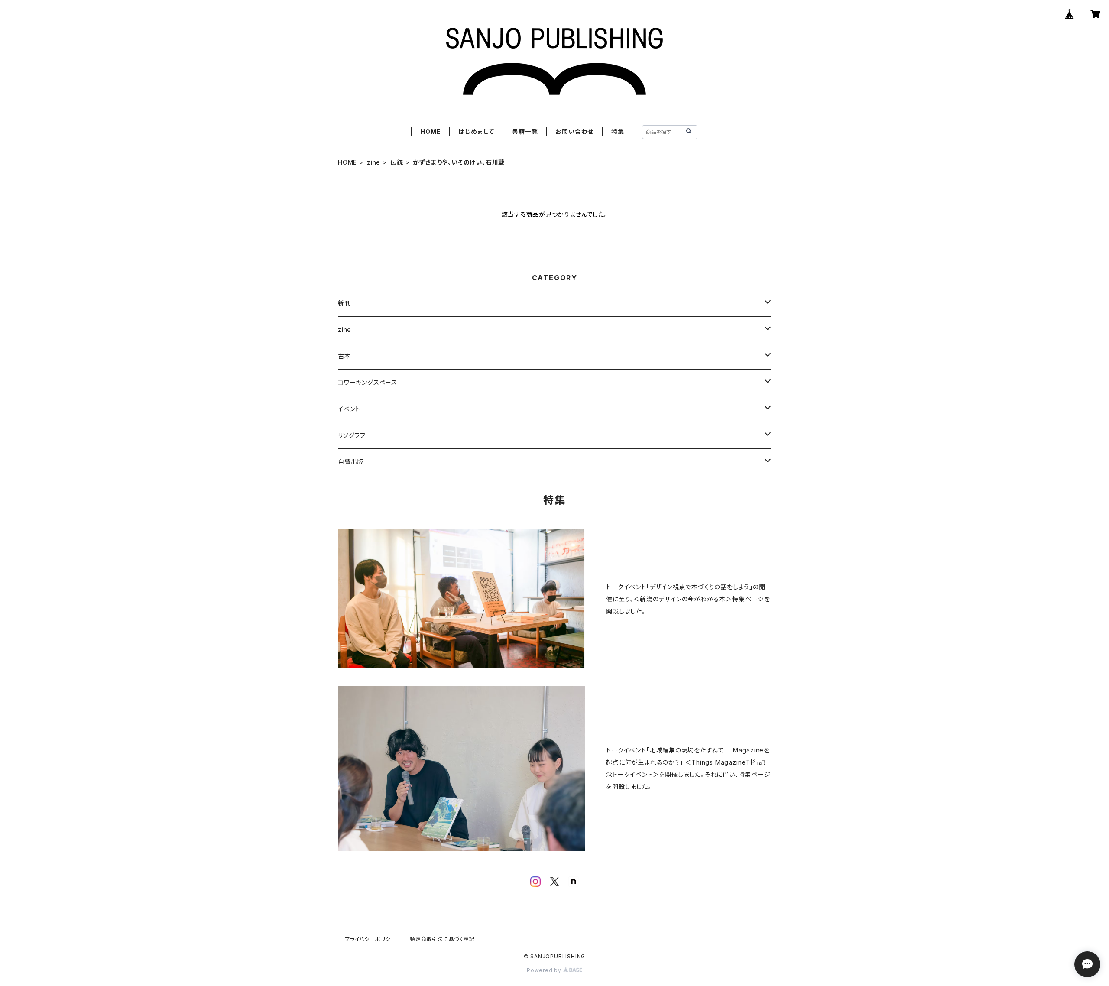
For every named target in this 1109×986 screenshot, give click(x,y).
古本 (344, 356)
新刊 (344, 303)
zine (373, 162)
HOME (430, 131)
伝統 (396, 162)
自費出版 (350, 461)
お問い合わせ (574, 131)
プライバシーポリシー (370, 939)
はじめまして (476, 131)
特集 (617, 131)
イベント (349, 408)
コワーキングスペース (367, 382)
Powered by (545, 970)
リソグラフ (352, 435)
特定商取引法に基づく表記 (442, 939)
